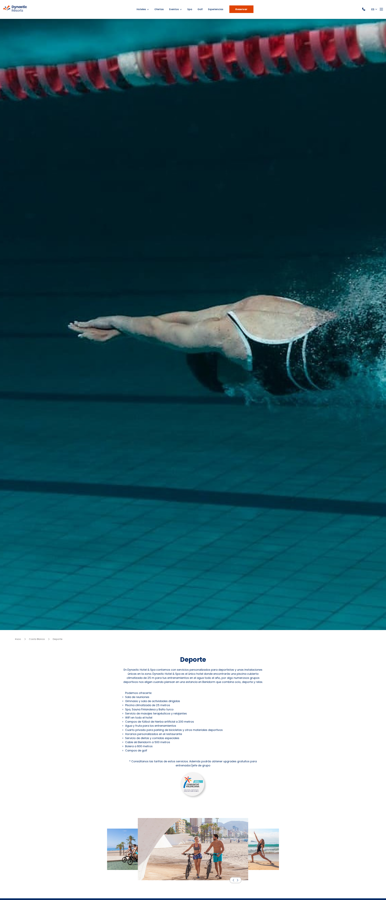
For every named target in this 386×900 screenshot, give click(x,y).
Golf (201, 9)
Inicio (18, 639)
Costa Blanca (37, 639)
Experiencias (217, 9)
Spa (191, 9)
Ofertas (160, 9)
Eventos (175, 9)
